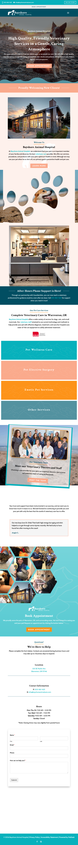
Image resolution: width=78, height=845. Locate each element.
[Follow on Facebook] (37, 841)
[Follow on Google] (40, 841)
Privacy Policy (34, 837)
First (11, 741)
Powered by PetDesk (66, 837)
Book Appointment (39, 6)
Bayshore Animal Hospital (18, 319)
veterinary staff (25, 322)
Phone (12, 753)
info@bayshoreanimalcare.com (24, 2)
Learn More (39, 166)
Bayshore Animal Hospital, (21, 151)
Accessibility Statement (49, 837)
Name (12, 735)
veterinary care (41, 154)
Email (12, 745)
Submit (14, 780)
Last (41, 741)
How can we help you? (18, 760)
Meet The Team (37, 480)
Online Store (70, 2)
